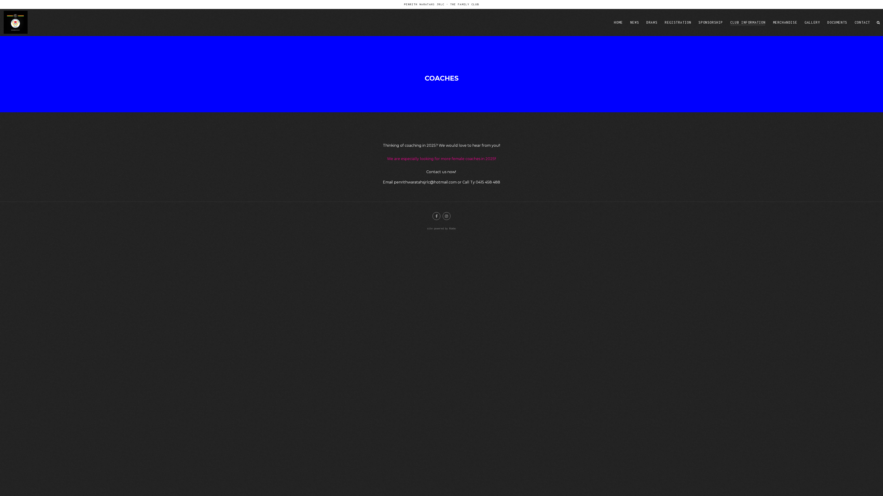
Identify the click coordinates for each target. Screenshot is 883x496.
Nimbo (452, 228)
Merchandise (785, 22)
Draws (651, 22)
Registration (678, 22)
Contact (862, 22)
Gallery (812, 22)
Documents (837, 22)
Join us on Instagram (446, 216)
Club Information (748, 22)
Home (618, 22)
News (634, 22)
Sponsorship (711, 22)
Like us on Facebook (436, 216)
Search (878, 22)
